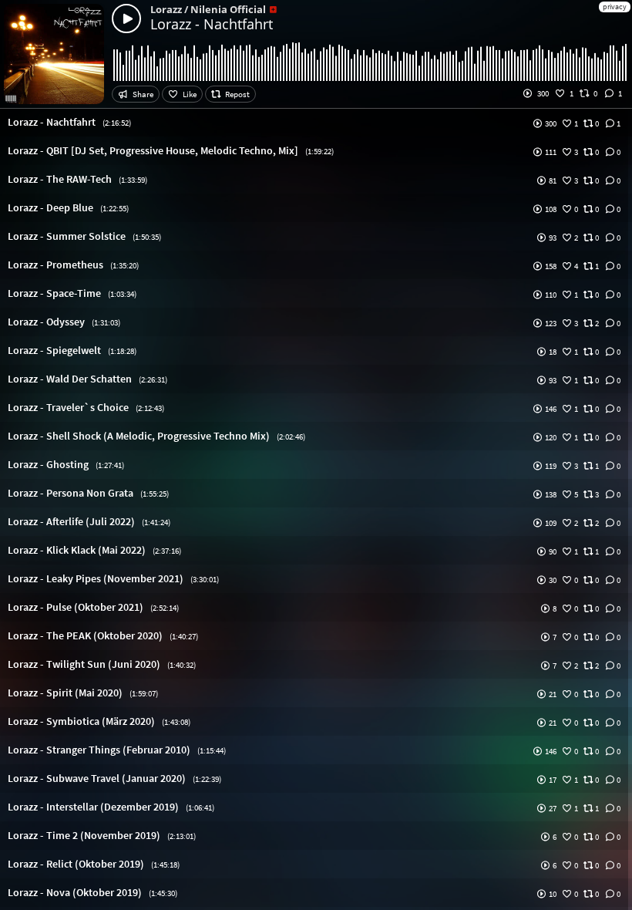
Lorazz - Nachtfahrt (211, 24)
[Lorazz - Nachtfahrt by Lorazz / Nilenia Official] (126, 18)
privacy (615, 7)
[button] (316, 122)
